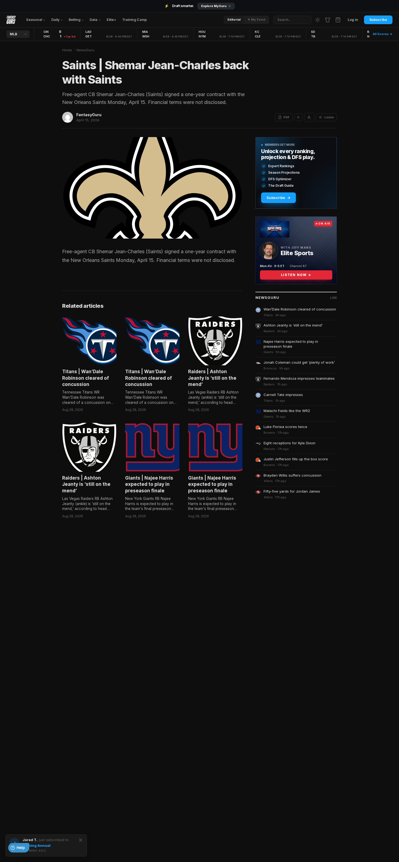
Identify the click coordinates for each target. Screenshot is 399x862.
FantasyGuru (89, 114)
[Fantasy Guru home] (11, 20)
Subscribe (378, 20)
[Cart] (338, 20)
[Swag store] (327, 20)
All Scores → (382, 34)
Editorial (233, 19)
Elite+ (111, 20)
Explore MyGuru (216, 6)
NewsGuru (85, 50)
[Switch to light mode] (317, 19)
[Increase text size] (309, 117)
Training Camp (134, 20)
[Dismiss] (80, 840)
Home (67, 50)
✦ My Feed (256, 19)
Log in (353, 20)
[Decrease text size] (298, 117)
